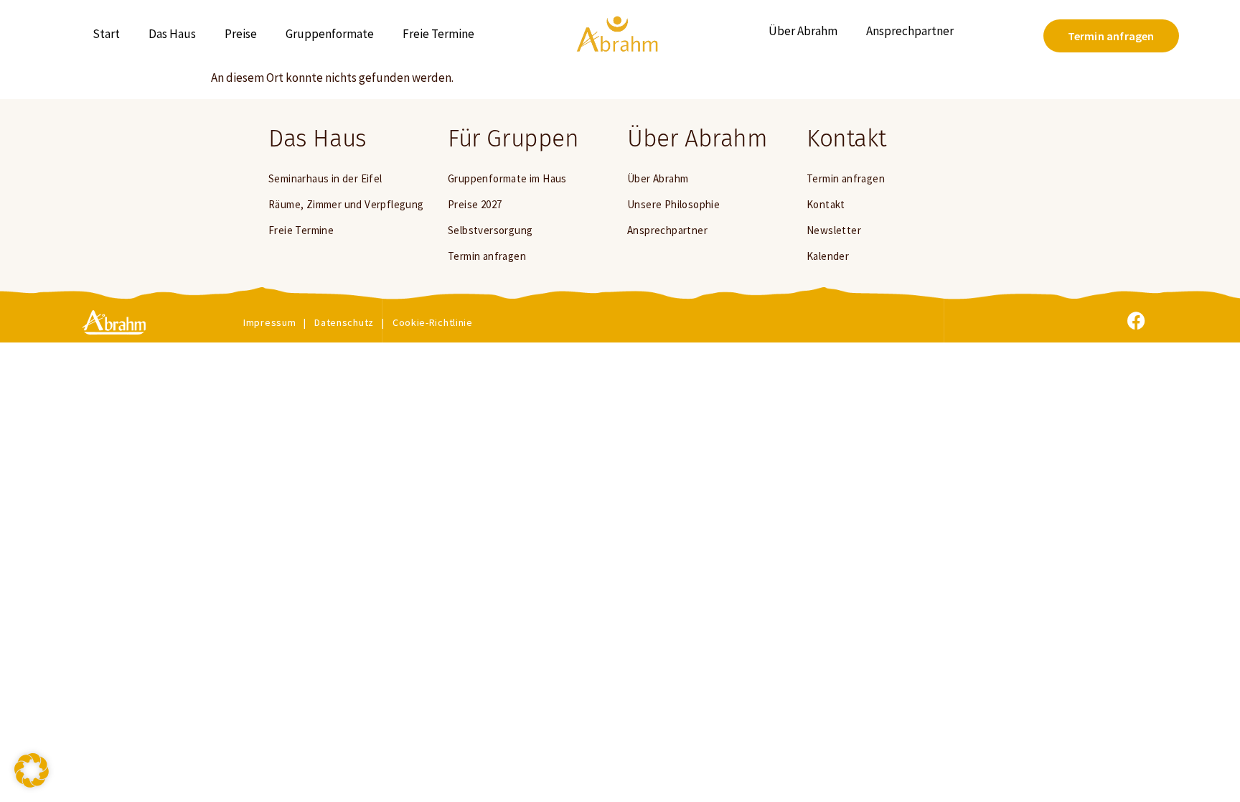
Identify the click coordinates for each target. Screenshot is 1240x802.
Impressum (269, 322)
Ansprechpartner (910, 31)
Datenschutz (344, 322)
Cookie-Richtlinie (433, 322)
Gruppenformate (330, 34)
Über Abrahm (803, 31)
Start (106, 34)
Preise (241, 34)
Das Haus (172, 34)
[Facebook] (1137, 321)
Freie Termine (438, 34)
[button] (31, 770)
